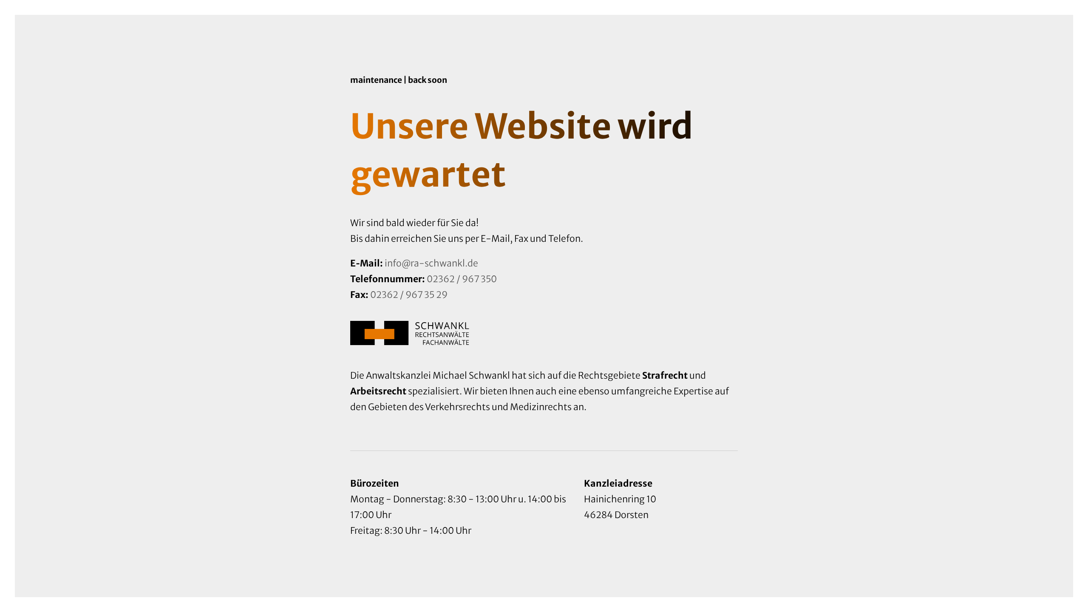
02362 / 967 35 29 (409, 294)
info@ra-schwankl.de (431, 263)
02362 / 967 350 (462, 279)
